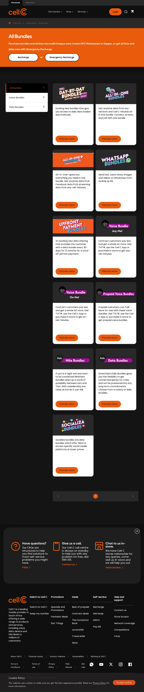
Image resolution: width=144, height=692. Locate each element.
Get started (54, 12)
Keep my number (39, 613)
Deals (75, 597)
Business (30, 2)
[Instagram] (121, 665)
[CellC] (18, 11)
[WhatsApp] (92, 665)
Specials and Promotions (58, 608)
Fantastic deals (59, 616)
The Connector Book (80, 622)
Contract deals (80, 613)
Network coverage (124, 623)
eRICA (96, 620)
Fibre (75, 642)
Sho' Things (57, 623)
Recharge (23, 57)
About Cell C (16, 656)
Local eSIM (78, 629)
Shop (69, 12)
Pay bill (97, 626)
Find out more (67, 138)
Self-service (99, 597)
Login (115, 12)
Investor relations (57, 656)
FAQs (25, 567)
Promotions (57, 597)
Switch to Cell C (38, 597)
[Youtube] (101, 665)
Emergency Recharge (62, 57)
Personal (15, 2)
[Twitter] (111, 665)
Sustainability (78, 656)
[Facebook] (130, 665)
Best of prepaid (80, 607)
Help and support (119, 598)
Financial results (36, 656)
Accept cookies (124, 682)
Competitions (121, 629)
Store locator (113, 567)
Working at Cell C (98, 656)
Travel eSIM (78, 636)
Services (82, 12)
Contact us (68, 564)
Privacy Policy (99, 682)
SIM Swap (98, 613)
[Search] (126, 12)
